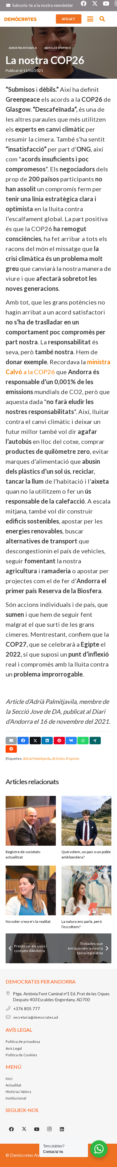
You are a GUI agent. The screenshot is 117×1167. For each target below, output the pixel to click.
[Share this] (23, 740)
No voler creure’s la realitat (28, 921)
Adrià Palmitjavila (37, 758)
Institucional (16, 1098)
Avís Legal (14, 1048)
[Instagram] (50, 1129)
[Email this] (11, 740)
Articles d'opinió (65, 758)
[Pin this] (59, 740)
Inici (9, 1078)
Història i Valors (18, 1092)
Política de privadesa (23, 1041)
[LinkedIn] (62, 1129)
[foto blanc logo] (20, 19)
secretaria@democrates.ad (35, 1017)
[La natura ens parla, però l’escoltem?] (86, 891)
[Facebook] (11, 1129)
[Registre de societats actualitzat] (31, 821)
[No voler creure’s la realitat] (31, 891)
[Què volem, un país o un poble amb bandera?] (86, 821)
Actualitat (13, 1085)
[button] (90, 19)
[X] (24, 1129)
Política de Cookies (21, 1055)
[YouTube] (37, 1129)
